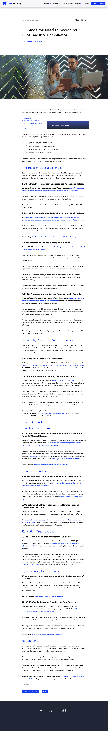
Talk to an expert (98, 3)
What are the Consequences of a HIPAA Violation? (51, 464)
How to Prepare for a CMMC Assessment (49, 596)
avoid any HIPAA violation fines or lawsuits (65, 459)
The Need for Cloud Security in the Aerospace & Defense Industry (54, 237)
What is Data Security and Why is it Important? (48, 634)
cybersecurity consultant (30, 564)
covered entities (34, 456)
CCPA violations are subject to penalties (53, 413)
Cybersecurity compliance (31, 110)
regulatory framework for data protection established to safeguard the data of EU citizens (53, 365)
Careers (86, 3)
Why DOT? (56, 3)
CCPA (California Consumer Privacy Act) (66, 380)
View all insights (54, 723)
